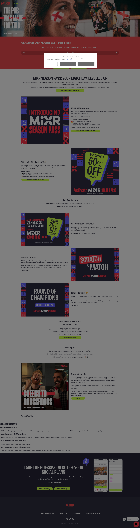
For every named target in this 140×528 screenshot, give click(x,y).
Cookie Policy (69, 59)
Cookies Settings (52, 63)
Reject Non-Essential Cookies (68, 63)
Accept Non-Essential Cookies (86, 63)
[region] (70, 60)
